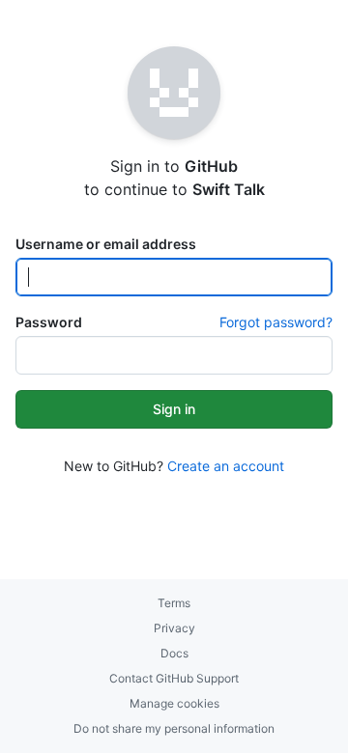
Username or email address (105, 244)
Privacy (174, 628)
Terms (174, 603)
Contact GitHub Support (174, 678)
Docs (174, 653)
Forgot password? (276, 322)
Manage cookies (174, 703)
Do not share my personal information (174, 728)
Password (48, 322)
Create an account (225, 466)
